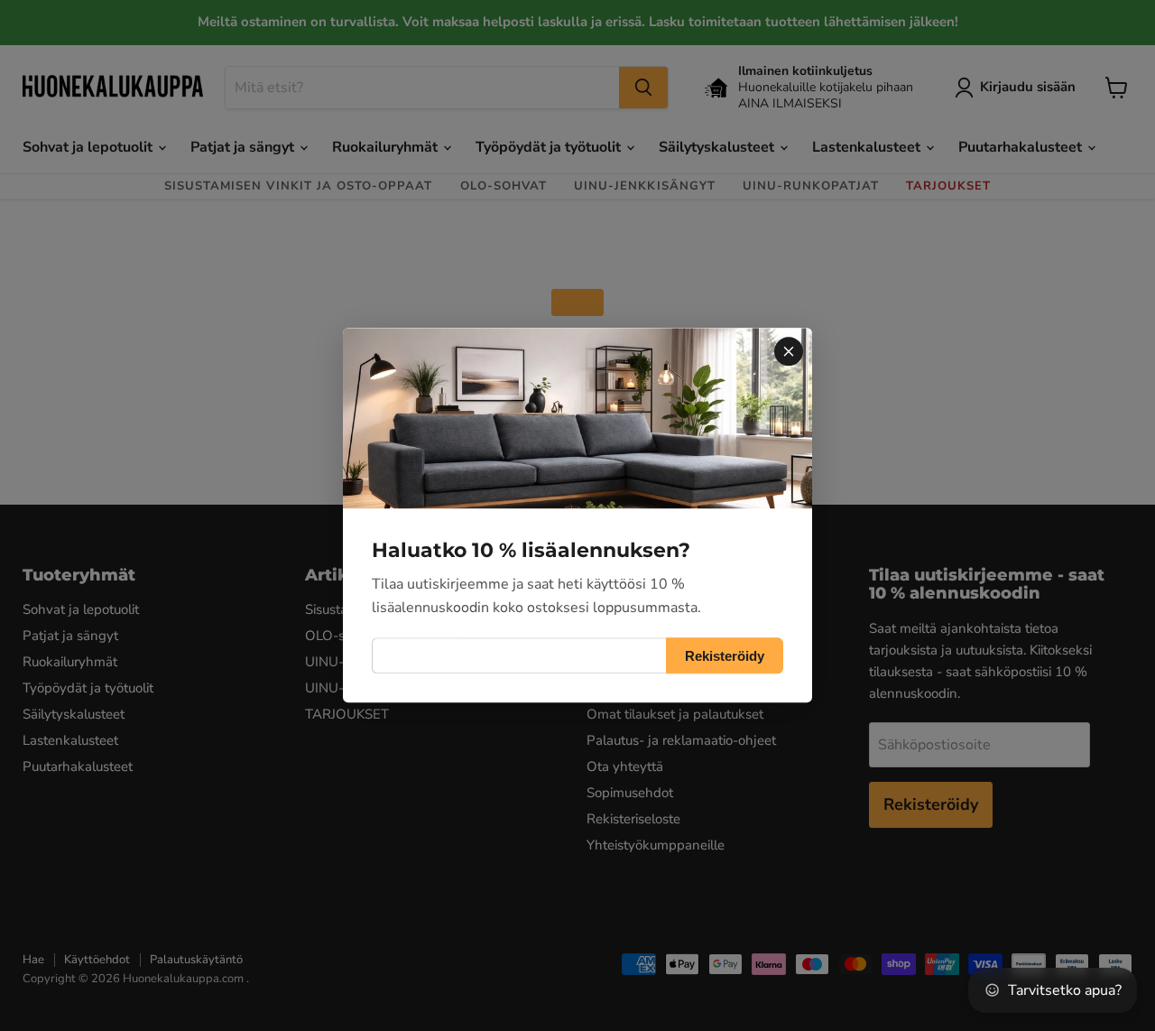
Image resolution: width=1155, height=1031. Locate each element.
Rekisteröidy (724, 656)
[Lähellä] (788, 351)
